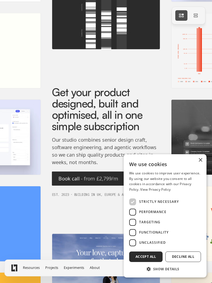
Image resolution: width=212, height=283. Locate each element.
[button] (165, 269)
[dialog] (165, 215)
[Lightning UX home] (14, 267)
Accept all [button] (146, 256)
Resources (31, 267)
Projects (51, 268)
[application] (106, 141)
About (95, 267)
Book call (88, 178)
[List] (196, 15)
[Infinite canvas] (181, 15)
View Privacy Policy (155, 189)
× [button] (200, 160)
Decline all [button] (183, 256)
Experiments (74, 268)
